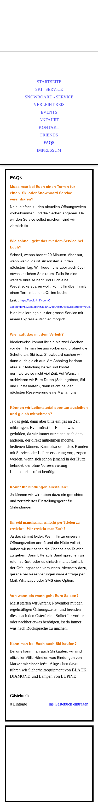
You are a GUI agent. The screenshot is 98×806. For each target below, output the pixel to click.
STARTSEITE (49, 81)
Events (49, 112)
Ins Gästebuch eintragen (68, 704)
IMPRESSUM (49, 150)
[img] (49, 31)
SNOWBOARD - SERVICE (49, 97)
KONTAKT (49, 127)
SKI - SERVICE (49, 89)
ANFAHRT (49, 120)
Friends (49, 135)
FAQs (49, 142)
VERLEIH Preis (49, 104)
